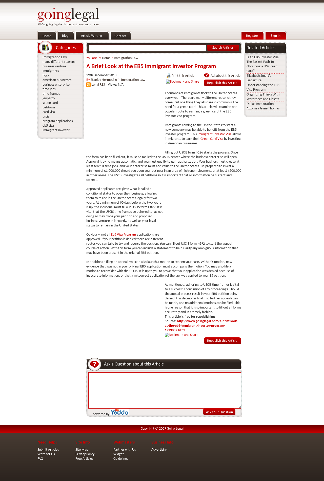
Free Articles (84, 459)
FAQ (40, 459)
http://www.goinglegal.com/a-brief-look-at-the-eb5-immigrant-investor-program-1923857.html (201, 325)
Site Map (81, 450)
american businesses (57, 80)
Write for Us (46, 454)
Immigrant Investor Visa (214, 134)
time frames (51, 94)
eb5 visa (48, 126)
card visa (49, 112)
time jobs (49, 89)
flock (46, 76)
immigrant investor (56, 130)
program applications (58, 121)
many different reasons (59, 62)
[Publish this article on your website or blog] (222, 85)
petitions (49, 107)
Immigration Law (126, 58)
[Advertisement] (124, 123)
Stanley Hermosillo (104, 80)
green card (50, 103)
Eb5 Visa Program (123, 235)
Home (106, 58)
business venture (54, 66)
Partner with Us (124, 450)
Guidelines (120, 459)
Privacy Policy (84, 454)
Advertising (159, 450)
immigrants (51, 71)
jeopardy (49, 98)
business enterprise (56, 85)
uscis (46, 117)
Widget (118, 454)
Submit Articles (48, 450)
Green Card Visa (211, 139)
